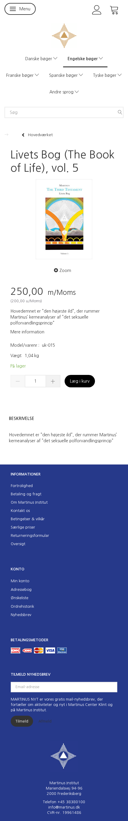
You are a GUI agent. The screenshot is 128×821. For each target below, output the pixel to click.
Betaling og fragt (26, 494)
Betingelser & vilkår (28, 519)
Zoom (65, 270)
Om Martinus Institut (29, 502)
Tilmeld (21, 721)
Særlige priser (23, 527)
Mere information (27, 332)
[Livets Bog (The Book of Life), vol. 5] (64, 219)
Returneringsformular (30, 535)
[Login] (97, 9)
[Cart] (114, 9)
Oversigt (18, 544)
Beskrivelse (21, 418)
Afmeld (44, 721)
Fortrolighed (22, 486)
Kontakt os (20, 511)
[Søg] (120, 112)
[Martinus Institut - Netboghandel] (64, 35)
